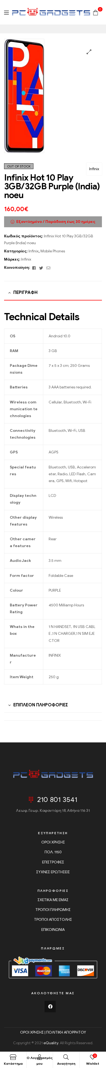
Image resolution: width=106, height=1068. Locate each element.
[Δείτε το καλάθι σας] (95, 12)
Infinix (94, 169)
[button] (89, 52)
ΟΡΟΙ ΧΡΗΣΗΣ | (33, 1032)
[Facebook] (50, 1006)
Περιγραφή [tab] (25, 292)
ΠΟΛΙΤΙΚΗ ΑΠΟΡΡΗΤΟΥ (66, 1032)
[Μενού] (6, 12)
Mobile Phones (52, 251)
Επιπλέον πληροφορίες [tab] (40, 705)
